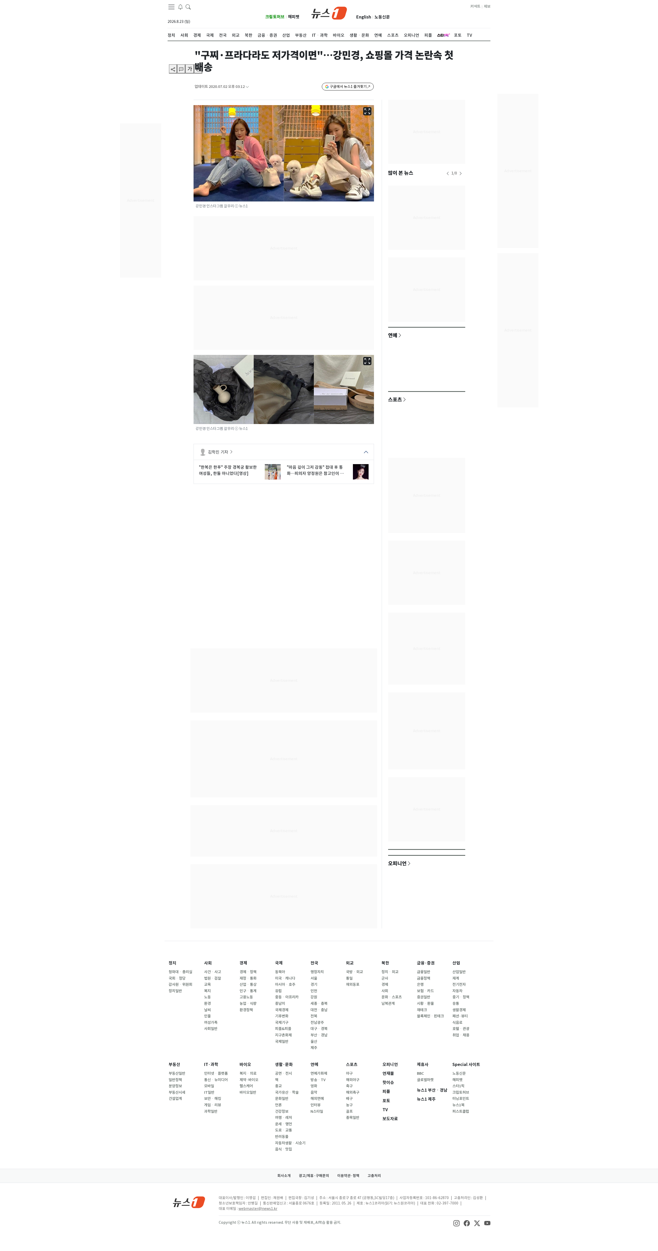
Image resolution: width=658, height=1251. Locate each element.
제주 (313, 1047)
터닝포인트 (460, 1098)
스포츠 (395, 399)
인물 (207, 1016)
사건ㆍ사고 (212, 972)
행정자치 (317, 972)
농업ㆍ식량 (248, 1003)
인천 (313, 991)
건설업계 (175, 1098)
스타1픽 (458, 1086)
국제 (279, 963)
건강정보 (281, 1111)
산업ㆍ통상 (248, 984)
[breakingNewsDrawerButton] (180, 7)
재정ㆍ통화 (248, 978)
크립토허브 (275, 17)
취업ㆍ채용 (460, 1035)
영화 (313, 1086)
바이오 (245, 1064)
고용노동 (246, 997)
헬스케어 (246, 1086)
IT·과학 (211, 1064)
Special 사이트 (466, 1064)
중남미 (280, 1003)
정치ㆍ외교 (389, 972)
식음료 (457, 1022)
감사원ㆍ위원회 (180, 984)
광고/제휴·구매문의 (314, 1175)
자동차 (457, 991)
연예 (392, 335)
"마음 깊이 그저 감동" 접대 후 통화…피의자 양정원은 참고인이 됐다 (315, 470)
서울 (313, 978)
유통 (455, 1003)
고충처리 (374, 1175)
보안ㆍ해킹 (212, 1098)
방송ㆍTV (318, 1080)
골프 (349, 1111)
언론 (278, 1105)
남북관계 (388, 1003)
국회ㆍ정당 (177, 978)
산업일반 (459, 972)
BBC (420, 1073)
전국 (314, 963)
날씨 (207, 1010)
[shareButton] (173, 68)
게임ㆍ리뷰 (212, 1105)
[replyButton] (181, 68)
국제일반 (281, 1041)
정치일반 (175, 991)
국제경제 (281, 1010)
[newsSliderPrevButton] (447, 173)
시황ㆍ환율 (425, 1003)
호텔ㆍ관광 (460, 1028)
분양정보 (175, 1086)
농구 (349, 1105)
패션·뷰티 (460, 1016)
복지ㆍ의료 (248, 1073)
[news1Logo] (189, 1202)
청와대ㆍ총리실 (180, 972)
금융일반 (423, 972)
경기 (313, 984)
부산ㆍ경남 (318, 1035)
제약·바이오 (249, 1080)
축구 (349, 1086)
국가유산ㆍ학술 (287, 1092)
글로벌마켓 (425, 1080)
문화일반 (281, 1098)
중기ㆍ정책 (460, 997)
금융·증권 (426, 963)
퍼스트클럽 (460, 1111)
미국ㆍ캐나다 (285, 978)
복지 (207, 991)
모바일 (209, 1086)
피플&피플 (283, 1028)
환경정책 (246, 1010)
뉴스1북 (458, 1105)
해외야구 (352, 1080)
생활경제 (459, 1010)
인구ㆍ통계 (248, 991)
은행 (420, 984)
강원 (313, 997)
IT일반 (209, 1092)
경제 (243, 963)
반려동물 (281, 1136)
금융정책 (423, 978)
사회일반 (210, 1028)
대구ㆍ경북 (318, 1028)
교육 (207, 984)
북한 (385, 963)
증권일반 (423, 997)
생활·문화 (284, 1064)
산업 (456, 963)
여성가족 (210, 1022)
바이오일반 (248, 1092)
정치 (172, 963)
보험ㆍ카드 (425, 991)
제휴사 (422, 1064)
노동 (207, 997)
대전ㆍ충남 (318, 1010)
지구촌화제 (283, 1035)
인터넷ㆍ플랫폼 (216, 1073)
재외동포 (352, 984)
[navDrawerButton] (171, 7)
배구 (349, 1098)
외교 (350, 963)
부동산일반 (177, 1073)
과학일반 (210, 1111)
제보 (487, 6)
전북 (313, 1016)
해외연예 (317, 1098)
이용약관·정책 (348, 1175)
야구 (349, 1073)
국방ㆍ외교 (354, 972)
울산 (313, 1041)
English (363, 17)
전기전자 (459, 984)
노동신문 (382, 17)
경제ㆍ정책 (248, 972)
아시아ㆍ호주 (285, 984)
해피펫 (293, 17)
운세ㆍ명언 (283, 1124)
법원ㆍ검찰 (212, 978)
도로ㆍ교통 (283, 1130)
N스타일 (316, 1111)
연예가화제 (318, 1073)
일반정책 (175, 1080)
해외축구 (352, 1092)
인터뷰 (315, 1105)
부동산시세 (177, 1092)
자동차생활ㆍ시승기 (290, 1143)
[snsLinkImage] (456, 1223)
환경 (207, 1003)
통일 (349, 978)
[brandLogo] (329, 12)
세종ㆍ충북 (318, 1003)
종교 (278, 1086)
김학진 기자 (218, 452)
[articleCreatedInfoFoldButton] (247, 86)
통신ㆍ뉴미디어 (216, 1080)
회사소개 (284, 1175)
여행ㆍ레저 (283, 1117)
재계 (455, 978)
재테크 (422, 1010)
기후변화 (281, 1016)
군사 (384, 978)
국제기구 (281, 1022)
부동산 (174, 1064)
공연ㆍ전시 (283, 1073)
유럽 (278, 991)
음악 (313, 1092)
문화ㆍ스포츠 (391, 997)
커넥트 (475, 6)
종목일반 (352, 1117)
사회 (208, 963)
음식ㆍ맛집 (283, 1149)
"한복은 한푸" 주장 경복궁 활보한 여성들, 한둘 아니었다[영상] (228, 470)
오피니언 (397, 863)
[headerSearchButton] (188, 7)
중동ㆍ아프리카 (287, 997)
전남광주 (317, 1022)
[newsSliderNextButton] (460, 173)
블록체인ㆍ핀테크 (430, 1016)
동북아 (280, 972)
